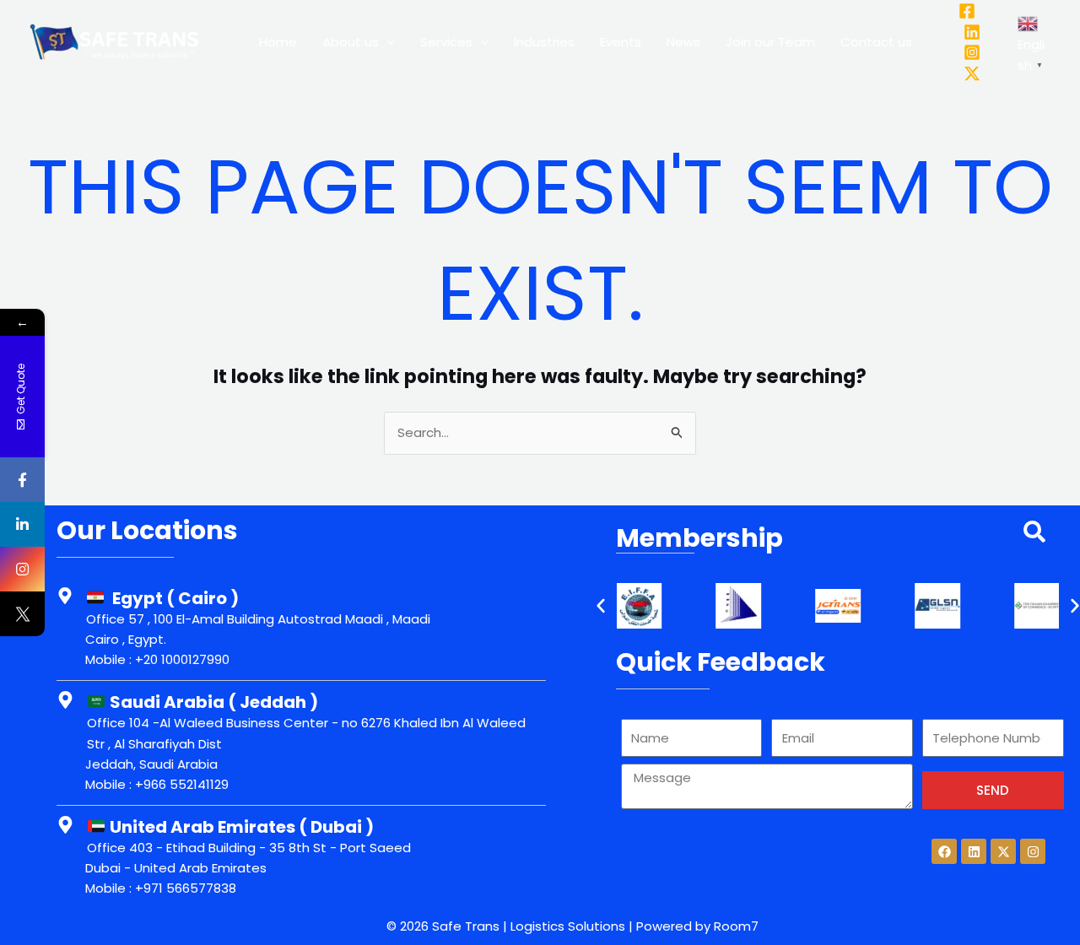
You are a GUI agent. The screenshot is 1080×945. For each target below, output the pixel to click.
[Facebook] (966, 11)
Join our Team (770, 42)
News (683, 42)
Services (446, 42)
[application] (387, 42)
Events (620, 42)
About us (350, 42)
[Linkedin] (972, 32)
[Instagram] (972, 52)
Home (278, 42)
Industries (544, 42)
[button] (600, 606)
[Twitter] (972, 73)
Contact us (876, 42)
